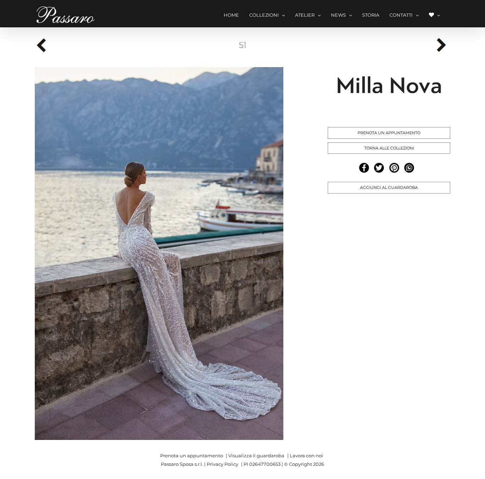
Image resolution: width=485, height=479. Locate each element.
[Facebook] (364, 168)
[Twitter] (379, 168)
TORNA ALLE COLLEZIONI (389, 148)
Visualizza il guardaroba (256, 455)
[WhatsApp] (409, 168)
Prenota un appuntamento (191, 455)
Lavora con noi (306, 455)
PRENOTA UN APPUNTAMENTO (389, 132)
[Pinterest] (394, 168)
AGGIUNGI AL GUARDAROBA (389, 187)
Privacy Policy (222, 464)
